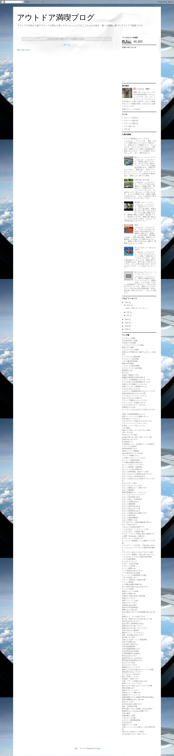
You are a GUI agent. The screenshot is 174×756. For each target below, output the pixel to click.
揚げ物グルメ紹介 (128, 637)
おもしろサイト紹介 (129, 483)
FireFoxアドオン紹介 (130, 435)
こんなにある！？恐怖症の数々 (133, 531)
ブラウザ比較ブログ (129, 577)
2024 (127, 302)
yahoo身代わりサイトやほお (132, 453)
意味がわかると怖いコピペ (132, 626)
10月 (129, 305)
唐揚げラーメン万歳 (129, 725)
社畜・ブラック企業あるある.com (134, 681)
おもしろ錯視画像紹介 (130, 518)
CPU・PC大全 (127, 432)
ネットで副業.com (129, 568)
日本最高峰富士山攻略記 (131, 653)
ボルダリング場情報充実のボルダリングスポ (138, 391)
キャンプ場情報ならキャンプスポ (136, 139)
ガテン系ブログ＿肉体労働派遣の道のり (137, 522)
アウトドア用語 (130, 123)
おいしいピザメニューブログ (133, 465)
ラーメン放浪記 (128, 582)
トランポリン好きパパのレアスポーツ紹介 (137, 552)
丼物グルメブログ (128, 598)
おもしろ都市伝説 (128, 515)
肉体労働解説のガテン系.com (133, 699)
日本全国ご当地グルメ (130, 644)
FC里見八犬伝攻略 (129, 343)
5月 (128, 315)
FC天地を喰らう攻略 (129, 340)
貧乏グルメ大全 (128, 702)
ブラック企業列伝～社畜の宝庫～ (134, 580)
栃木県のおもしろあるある (132, 658)
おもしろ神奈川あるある (131, 506)
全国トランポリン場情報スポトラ (134, 386)
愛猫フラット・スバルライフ (133, 633)
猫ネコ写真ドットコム (130, 676)
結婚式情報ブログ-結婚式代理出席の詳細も (138, 697)
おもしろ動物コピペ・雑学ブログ (134, 488)
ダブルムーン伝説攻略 (130, 359)
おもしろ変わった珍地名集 (132, 499)
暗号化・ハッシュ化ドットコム (133, 426)
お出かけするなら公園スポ (132, 398)
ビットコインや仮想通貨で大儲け (134, 575)
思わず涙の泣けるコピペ (131, 621)
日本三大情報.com (129, 642)
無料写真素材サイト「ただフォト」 (135, 492)
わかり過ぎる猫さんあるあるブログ (135, 587)
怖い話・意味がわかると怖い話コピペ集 (137, 619)
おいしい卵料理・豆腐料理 (132, 467)
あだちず (125, 373)
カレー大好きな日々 (129, 525)
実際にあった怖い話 (129, 610)
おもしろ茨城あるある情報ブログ (134, 513)
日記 (125, 129)
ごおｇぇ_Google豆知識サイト (133, 527)
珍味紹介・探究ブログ (130, 679)
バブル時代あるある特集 (131, 573)
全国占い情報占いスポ (130, 375)
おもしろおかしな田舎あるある (133, 476)
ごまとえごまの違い (129, 718)
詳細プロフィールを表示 (131, 109)
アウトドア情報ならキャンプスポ (134, 400)
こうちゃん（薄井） (143, 89)
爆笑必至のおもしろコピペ (132, 672)
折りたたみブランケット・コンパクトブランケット (145, 273)
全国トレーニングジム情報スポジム (135, 416)
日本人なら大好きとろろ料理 (133, 732)
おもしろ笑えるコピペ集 (131, 508)
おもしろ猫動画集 (128, 504)
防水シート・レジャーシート (145, 157)
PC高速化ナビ (127, 442)
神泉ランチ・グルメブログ (132, 683)
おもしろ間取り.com (129, 520)
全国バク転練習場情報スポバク (133, 414)
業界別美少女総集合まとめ (132, 660)
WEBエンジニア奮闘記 (130, 451)
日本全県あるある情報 (130, 651)
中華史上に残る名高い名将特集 (133, 596)
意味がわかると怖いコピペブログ (134, 628)
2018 (127, 329)
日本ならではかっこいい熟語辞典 (134, 640)
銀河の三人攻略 (128, 347)
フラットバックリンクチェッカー (134, 423)
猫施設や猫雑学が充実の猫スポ (133, 377)
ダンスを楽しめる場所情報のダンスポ (136, 382)
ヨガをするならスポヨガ (131, 389)
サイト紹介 (128, 126)
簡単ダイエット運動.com (131, 692)
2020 (127, 323)
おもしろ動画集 (128, 490)
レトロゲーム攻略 (128, 338)
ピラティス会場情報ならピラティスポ (136, 380)
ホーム (66, 44)
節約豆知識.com (128, 688)
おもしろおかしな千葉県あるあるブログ (137, 474)
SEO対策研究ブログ (129, 449)
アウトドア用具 (130, 121)
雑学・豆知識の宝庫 (129, 706)
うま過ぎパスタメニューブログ (133, 458)
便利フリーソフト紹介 (130, 600)
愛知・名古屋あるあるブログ (133, 635)
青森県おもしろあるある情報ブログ (135, 711)
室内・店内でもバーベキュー (137, 308)
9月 (128, 312)
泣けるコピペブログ (129, 665)
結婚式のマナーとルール (131, 695)
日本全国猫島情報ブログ (131, 649)
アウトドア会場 (130, 118)
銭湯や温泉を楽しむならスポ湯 (133, 393)
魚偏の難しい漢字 (128, 715)
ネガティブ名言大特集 (130, 564)
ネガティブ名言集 (128, 566)
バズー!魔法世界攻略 (129, 361)
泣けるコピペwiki (128, 663)
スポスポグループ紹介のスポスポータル (137, 421)
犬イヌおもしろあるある (131, 674)
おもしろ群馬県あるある (131, 511)
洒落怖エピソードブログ (131, 667)
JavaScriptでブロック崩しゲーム (134, 734)
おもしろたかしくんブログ (132, 485)
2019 (127, 326)
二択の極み (126, 428)
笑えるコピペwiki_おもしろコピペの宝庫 (137, 686)
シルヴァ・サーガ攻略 (130, 350)
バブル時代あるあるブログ (132, 571)
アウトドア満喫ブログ (55, 17)
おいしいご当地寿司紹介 (131, 460)
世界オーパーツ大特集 (130, 591)
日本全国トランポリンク (131, 419)
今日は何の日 (127, 722)
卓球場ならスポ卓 (128, 407)
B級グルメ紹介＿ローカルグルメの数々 (136, 430)
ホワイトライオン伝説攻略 (132, 368)
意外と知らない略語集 (130, 630)
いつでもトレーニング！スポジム (134, 396)
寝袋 (136, 225)
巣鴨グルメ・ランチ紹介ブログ (133, 617)
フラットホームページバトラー (133, 495)
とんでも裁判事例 (128, 559)
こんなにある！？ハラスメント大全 (135, 529)
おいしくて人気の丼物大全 (132, 469)
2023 (127, 319)
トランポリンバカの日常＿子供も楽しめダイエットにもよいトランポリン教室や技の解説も (138, 547)
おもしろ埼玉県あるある (131, 497)
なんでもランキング (129, 561)
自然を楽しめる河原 (142, 180)
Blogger (97, 748)
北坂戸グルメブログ (129, 603)
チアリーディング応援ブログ (133, 538)
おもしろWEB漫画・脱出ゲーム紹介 (135, 472)
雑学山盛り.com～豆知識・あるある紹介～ (138, 709)
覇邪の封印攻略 (128, 363)
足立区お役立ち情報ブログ (132, 704)
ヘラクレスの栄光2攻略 (130, 366)
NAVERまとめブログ (130, 439)
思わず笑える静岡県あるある (133, 623)
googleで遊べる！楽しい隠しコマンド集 (137, 437)
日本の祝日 (126, 713)
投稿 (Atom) (25, 50)
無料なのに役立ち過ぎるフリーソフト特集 (137, 669)
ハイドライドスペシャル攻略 (133, 345)
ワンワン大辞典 (128, 589)
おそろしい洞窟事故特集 (131, 720)
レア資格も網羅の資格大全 (132, 462)
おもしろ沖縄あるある (130, 502)
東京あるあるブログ (129, 656)
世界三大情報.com (129, 594)
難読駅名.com (127, 370)
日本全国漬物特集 (128, 646)
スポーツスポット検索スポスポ (133, 403)
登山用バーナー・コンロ (144, 202)
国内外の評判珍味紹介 (130, 607)
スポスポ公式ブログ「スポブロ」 (134, 405)
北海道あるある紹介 (129, 605)
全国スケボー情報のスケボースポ (134, 384)
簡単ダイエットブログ (130, 690)
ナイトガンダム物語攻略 (131, 357)
